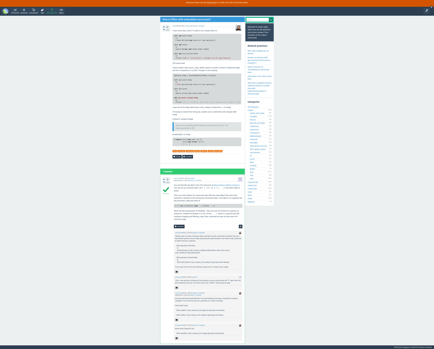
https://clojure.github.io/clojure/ (226, 185)
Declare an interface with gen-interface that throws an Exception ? (259, 60)
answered (177, 178)
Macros (253, 120)
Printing (253, 166)
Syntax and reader (257, 113)
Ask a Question (51, 13)
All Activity (15, 13)
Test (251, 175)
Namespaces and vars (258, 146)
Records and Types (257, 123)
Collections (254, 126)
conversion (181, 151)
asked (174, 26)
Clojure (188, 26)
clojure (197, 151)
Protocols (253, 139)
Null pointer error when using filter (259, 77)
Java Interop (255, 152)
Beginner (251, 202)
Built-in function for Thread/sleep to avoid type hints (258, 69)
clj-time (211, 151)
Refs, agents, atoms (258, 149)
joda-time (203, 151)
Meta (250, 195)
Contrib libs (252, 189)
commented (178, 232)
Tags (42, 13)
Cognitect (406, 347)
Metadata (254, 143)
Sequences (254, 129)
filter (174, 151)
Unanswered (33, 13)
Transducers (254, 133)
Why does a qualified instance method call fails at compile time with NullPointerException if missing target (259, 88)
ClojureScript (253, 182)
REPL (252, 162)
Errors (252, 159)
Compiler (253, 116)
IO (251, 156)
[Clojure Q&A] (5, 11)
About (209, 2)
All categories (253, 107)
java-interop (218, 151)
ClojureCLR (252, 185)
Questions (24, 13)
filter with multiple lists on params (258, 52)
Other (250, 198)
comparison (190, 151)
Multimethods (255, 136)
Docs (252, 179)
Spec (252, 172)
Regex (252, 169)
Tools (250, 192)
